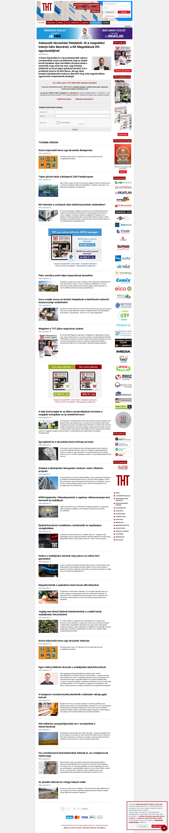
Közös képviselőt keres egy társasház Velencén (64, 640)
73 (78, 809)
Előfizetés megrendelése (84, 99)
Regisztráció (110, 12)
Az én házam (95, 22)
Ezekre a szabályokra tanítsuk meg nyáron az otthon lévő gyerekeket (69, 557)
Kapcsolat (119, 540)
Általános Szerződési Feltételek (73, 827)
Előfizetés (118, 71)
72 (74, 809)
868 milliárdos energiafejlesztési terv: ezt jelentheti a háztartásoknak (67, 725)
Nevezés (123, 172)
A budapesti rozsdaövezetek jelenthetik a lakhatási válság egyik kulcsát (73, 696)
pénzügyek (75, 22)
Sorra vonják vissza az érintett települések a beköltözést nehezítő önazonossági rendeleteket (74, 301)
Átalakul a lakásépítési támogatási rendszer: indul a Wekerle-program (71, 469)
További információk (64, 99)
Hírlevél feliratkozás (124, 16)
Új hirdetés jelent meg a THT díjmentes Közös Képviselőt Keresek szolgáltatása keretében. (81, 158)
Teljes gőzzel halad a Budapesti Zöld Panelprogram (66, 176)
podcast (106, 22)
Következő (84, 809)
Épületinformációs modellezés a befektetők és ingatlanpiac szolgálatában (70, 527)
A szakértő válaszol (123, 496)
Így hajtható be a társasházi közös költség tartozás (66, 442)
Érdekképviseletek (122, 525)
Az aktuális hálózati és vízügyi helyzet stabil (62, 782)
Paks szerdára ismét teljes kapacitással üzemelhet (66, 275)
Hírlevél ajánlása (122, 531)
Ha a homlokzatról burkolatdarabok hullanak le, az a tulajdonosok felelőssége (73, 754)
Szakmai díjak (121, 516)
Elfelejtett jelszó (109, 16)
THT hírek (41, 22)
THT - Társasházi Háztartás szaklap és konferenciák (123, 467)
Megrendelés (123, 134)
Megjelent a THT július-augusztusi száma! (61, 328)
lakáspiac (85, 22)
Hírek (118, 493)
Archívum (127, 71)
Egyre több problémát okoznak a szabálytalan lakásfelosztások (72, 667)
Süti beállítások (101, 827)
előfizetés (73, 93)
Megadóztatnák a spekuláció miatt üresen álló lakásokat (69, 585)
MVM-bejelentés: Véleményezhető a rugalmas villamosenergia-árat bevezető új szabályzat (74, 499)
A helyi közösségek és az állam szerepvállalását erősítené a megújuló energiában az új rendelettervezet (70, 413)
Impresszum (120, 537)
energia (60, 22)
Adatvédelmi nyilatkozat (89, 827)
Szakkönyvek (120, 514)
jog (67, 22)
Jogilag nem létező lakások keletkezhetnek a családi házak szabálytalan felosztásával (70, 613)
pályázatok (51, 22)
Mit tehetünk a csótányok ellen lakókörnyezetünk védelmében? (72, 204)
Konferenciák (121, 508)
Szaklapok (119, 511)
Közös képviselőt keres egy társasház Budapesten (65, 150)
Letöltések (119, 534)
